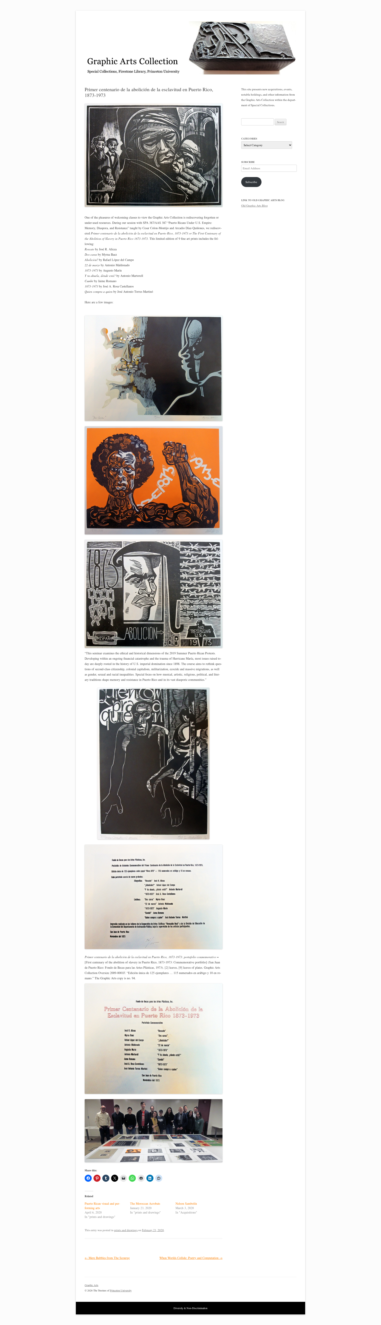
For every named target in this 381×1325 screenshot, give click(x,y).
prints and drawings (126, 1230)
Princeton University (280, 1287)
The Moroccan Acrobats (145, 1203)
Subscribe (251, 182)
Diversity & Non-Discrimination (190, 1308)
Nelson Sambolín (186, 1203)
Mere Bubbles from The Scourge (107, 1258)
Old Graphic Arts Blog (254, 206)
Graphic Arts (91, 1285)
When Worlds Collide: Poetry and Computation (190, 1258)
